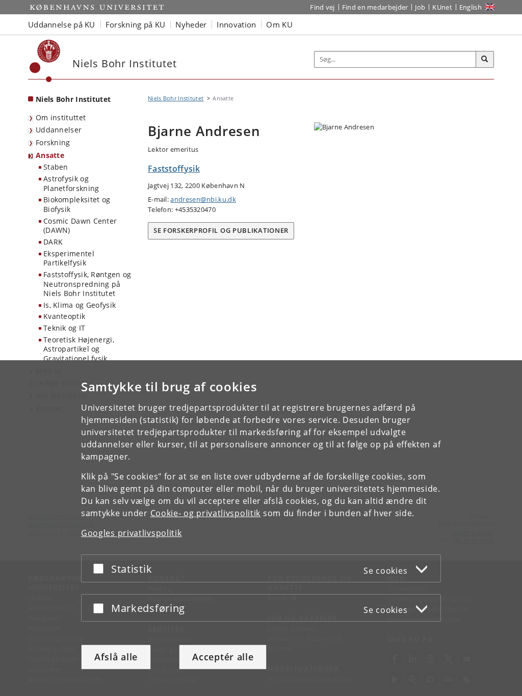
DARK (53, 242)
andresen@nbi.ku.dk (203, 199)
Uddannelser (59, 130)
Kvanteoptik (64, 316)
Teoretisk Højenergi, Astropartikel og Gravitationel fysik (78, 349)
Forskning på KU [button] (136, 24)
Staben (55, 167)
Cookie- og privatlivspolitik (205, 513)
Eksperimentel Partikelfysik (68, 258)
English (470, 7)
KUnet (442, 7)
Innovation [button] (236, 24)
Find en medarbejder (375, 7)
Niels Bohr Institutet (73, 99)
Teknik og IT (64, 328)
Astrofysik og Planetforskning (71, 183)
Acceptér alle (222, 657)
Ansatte (50, 155)
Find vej (322, 7)
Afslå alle (116, 657)
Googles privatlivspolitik (131, 533)
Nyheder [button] (190, 24)
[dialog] (261, 528)
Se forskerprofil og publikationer (221, 230)
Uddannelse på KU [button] (61, 24)
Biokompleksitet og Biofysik (76, 204)
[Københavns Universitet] (45, 61)
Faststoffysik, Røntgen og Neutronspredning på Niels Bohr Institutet (87, 284)
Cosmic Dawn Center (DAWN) (80, 225)
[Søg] (485, 59)
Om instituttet (61, 117)
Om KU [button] (279, 24)
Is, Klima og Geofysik (79, 305)
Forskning (53, 142)
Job (420, 7)
